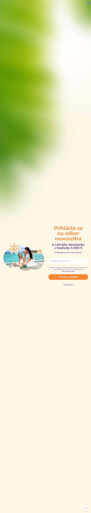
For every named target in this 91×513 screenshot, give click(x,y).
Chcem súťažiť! (68, 277)
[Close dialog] (88, 3)
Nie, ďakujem (68, 285)
